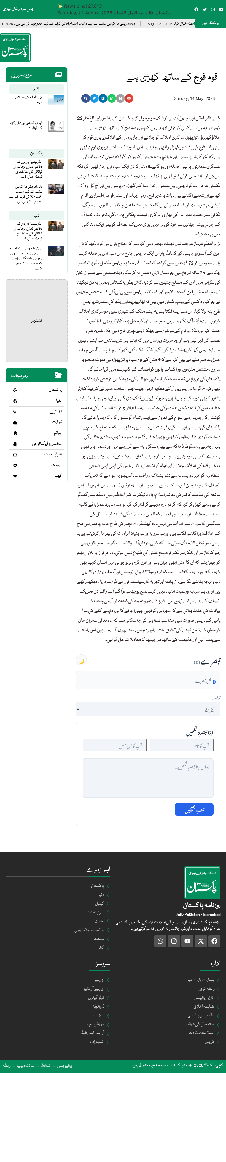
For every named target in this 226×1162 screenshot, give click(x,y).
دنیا (36, 215)
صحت (56, 465)
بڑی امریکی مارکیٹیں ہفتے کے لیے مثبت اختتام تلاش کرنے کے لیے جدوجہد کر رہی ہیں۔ (97, 23)
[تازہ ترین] (15, 412)
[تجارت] (15, 423)
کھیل (57, 476)
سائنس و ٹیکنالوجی (47, 444)
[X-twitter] (201, 941)
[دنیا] (15, 401)
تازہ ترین (56, 411)
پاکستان (36, 153)
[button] (85, 98)
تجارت (57, 422)
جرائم (58, 433)
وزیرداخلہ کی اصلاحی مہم (28, 100)
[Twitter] (205, 9)
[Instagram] (213, 9)
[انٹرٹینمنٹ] (15, 455)
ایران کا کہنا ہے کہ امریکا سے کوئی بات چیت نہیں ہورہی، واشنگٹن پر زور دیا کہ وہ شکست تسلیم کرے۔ (25, 258)
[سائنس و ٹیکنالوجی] (15, 444)
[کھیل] (15, 476)
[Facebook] (196, 9)
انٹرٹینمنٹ (53, 454)
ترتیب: (215, 697)
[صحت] (15, 466)
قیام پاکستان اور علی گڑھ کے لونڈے (26, 125)
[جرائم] (15, 433)
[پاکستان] (15, 390)
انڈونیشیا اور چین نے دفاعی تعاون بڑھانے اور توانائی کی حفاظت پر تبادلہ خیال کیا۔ (27, 169)
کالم (36, 89)
